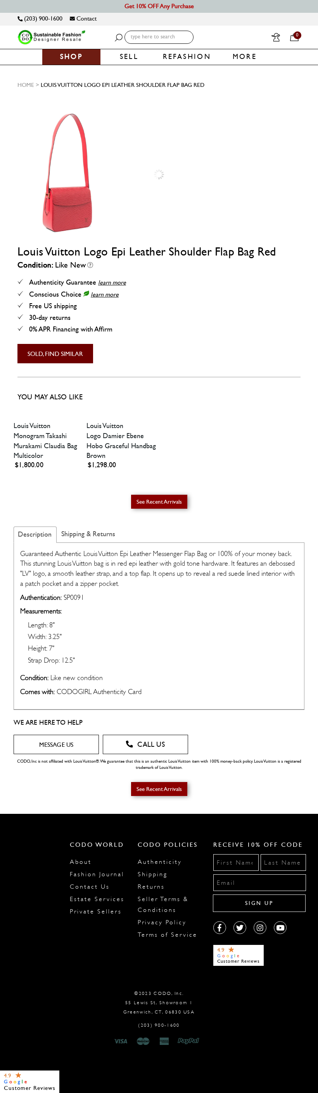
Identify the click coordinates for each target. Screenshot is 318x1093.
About (81, 861)
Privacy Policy (162, 922)
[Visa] (121, 1041)
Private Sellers (96, 911)
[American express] (165, 1041)
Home (25, 84)
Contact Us (90, 886)
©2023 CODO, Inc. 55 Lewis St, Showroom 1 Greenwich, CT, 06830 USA (159, 1003)
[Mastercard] (143, 1041)
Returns (151, 886)
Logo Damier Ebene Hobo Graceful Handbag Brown (121, 446)
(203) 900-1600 (42, 18)
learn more (112, 282)
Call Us (150, 745)
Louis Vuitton (32, 426)
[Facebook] (219, 927)
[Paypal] (189, 1041)
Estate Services (97, 899)
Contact (86, 18)
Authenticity (160, 861)
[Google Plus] (239, 927)
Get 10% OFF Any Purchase (159, 6)
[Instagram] (260, 927)
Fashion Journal (97, 874)
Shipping (153, 874)
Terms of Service (167, 934)
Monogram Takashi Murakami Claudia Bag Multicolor (45, 446)
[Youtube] (280, 927)
